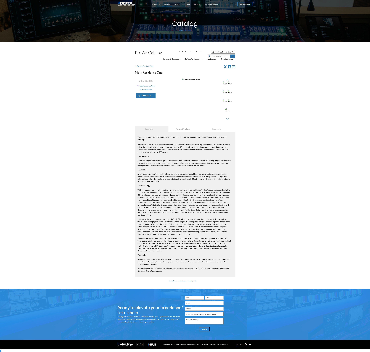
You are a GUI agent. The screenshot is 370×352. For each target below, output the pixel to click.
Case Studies (183, 52)
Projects (187, 4)
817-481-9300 (213, 344)
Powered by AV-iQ (191, 281)
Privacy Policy (181, 281)
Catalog (167, 4)
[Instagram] (241, 345)
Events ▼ (177, 4)
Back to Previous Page (144, 66)
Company (197, 4)
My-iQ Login (219, 52)
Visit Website (146, 89)
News (192, 52)
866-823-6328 (224, 344)
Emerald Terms (173, 281)
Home (181, 31)
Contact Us (200, 52)
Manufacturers (211, 59)
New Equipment (227, 59)
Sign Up (230, 52)
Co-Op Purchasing (211, 4)
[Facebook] (246, 344)
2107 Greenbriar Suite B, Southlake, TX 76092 (192, 344)
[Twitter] (250, 344)
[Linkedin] (237, 345)
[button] (244, 4)
